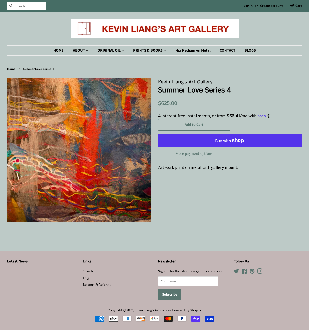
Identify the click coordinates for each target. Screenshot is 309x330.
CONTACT (227, 50)
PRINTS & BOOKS (148, 50)
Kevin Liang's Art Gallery (153, 310)
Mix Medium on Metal (193, 50)
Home (11, 69)
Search (88, 271)
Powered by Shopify (187, 310)
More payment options (194, 153)
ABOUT (79, 50)
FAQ (86, 277)
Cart (298, 5)
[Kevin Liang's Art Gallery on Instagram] (259, 272)
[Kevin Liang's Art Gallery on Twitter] (236, 272)
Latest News (17, 261)
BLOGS (250, 50)
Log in (248, 5)
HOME (58, 50)
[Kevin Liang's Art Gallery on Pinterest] (252, 272)
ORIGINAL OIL (109, 50)
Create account (271, 5)
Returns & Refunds (97, 284)
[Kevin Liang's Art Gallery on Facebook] (244, 272)
